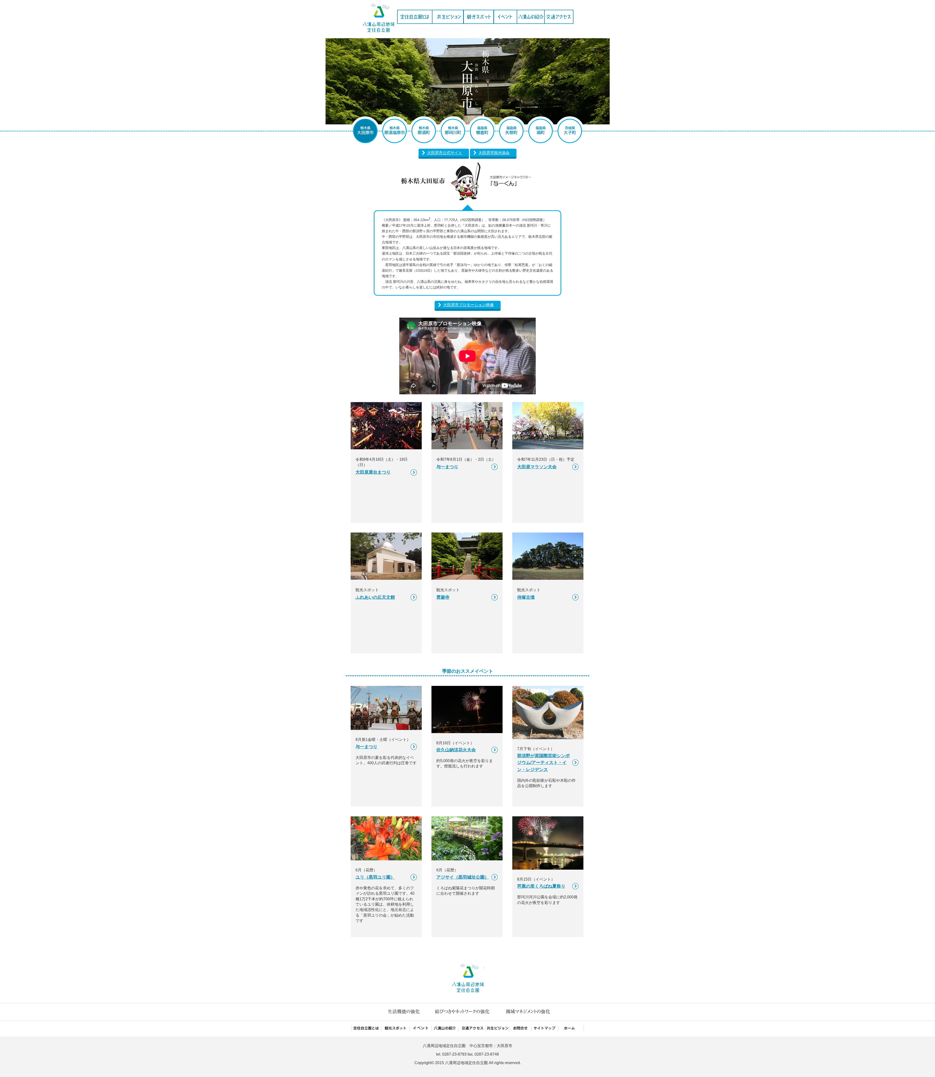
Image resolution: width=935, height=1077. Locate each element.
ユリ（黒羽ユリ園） (375, 877)
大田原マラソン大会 (537, 466)
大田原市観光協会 (494, 153)
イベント (505, 17)
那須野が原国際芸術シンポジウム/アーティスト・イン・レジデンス (543, 762)
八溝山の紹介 (530, 17)
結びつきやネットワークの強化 (462, 1012)
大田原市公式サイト (444, 153)
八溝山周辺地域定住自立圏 (378, 16)
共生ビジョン (447, 17)
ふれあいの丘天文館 (375, 597)
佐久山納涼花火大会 (456, 749)
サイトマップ (544, 1028)
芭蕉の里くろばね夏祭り (541, 886)
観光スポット (478, 17)
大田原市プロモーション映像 (468, 305)
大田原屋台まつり (373, 472)
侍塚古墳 (526, 597)
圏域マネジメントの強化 (527, 1012)
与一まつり (447, 466)
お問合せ (520, 1028)
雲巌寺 (442, 597)
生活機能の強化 (403, 1012)
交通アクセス (558, 17)
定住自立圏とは (414, 17)
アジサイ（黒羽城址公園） (462, 877)
